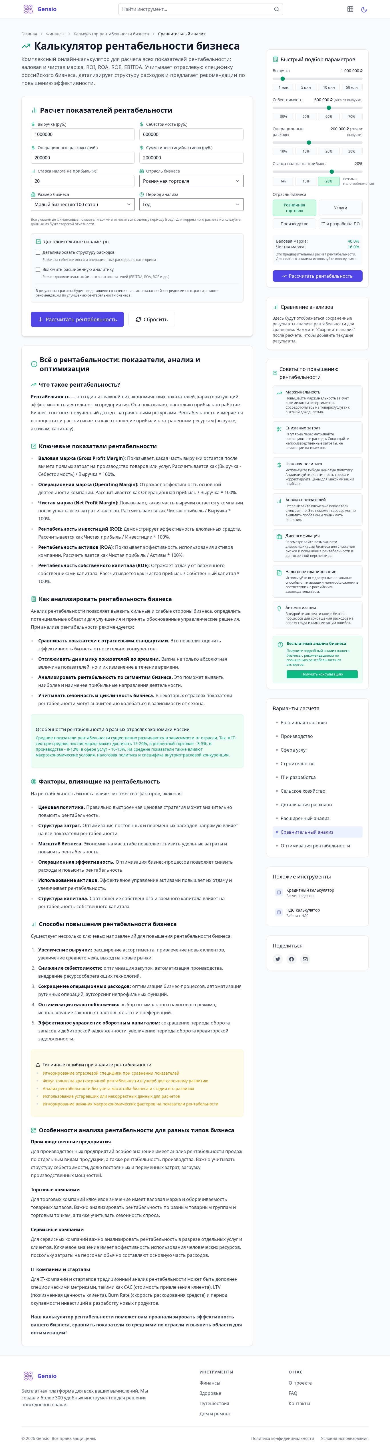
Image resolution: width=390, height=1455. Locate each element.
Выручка (281, 70)
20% (328, 151)
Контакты (299, 1403)
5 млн (306, 87)
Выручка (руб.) (52, 124)
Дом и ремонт (215, 1414)
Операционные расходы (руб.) (68, 147)
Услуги (340, 207)
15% (306, 151)
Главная (29, 33)
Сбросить (156, 319)
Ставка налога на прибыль (299, 163)
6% (283, 181)
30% (283, 116)
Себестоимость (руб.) (166, 124)
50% (306, 116)
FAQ (293, 1393)
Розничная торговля (294, 207)
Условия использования (345, 1438)
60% (328, 116)
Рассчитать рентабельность (81, 319)
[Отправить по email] (305, 959)
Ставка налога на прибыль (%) (67, 171)
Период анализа (162, 194)
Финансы (55, 33)
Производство (294, 223)
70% (351, 116)
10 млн (329, 87)
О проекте (300, 1383)
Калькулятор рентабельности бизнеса (111, 33)
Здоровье (210, 1393)
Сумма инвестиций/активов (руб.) (179, 147)
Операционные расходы (288, 131)
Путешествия (214, 1403)
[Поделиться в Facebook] (291, 959)
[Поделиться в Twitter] (278, 959)
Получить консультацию (322, 674)
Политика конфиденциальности (282, 1438)
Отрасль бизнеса (163, 171)
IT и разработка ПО (340, 223)
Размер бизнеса (53, 194)
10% (283, 151)
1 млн (283, 87)
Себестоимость (287, 99)
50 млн (352, 87)
